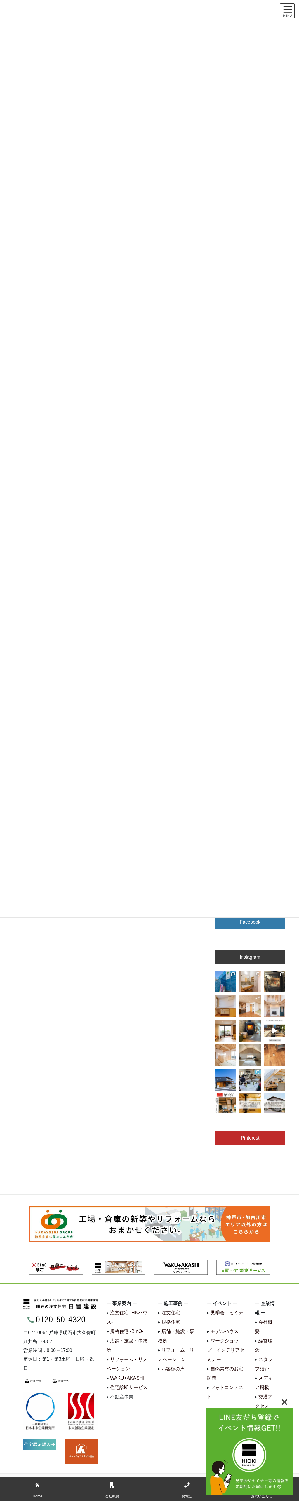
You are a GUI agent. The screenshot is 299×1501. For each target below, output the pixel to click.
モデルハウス (225, 1331)
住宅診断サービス (128, 1387)
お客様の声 (173, 1368)
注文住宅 (170, 1312)
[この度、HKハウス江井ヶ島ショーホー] (250, 1104)
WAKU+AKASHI (127, 1378)
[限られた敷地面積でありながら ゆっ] (225, 1031)
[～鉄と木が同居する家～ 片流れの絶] (225, 1080)
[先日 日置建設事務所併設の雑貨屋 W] (250, 1031)
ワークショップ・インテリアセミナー (225, 1350)
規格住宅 (170, 1322)
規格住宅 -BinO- (126, 1331)
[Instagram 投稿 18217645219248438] (274, 1031)
